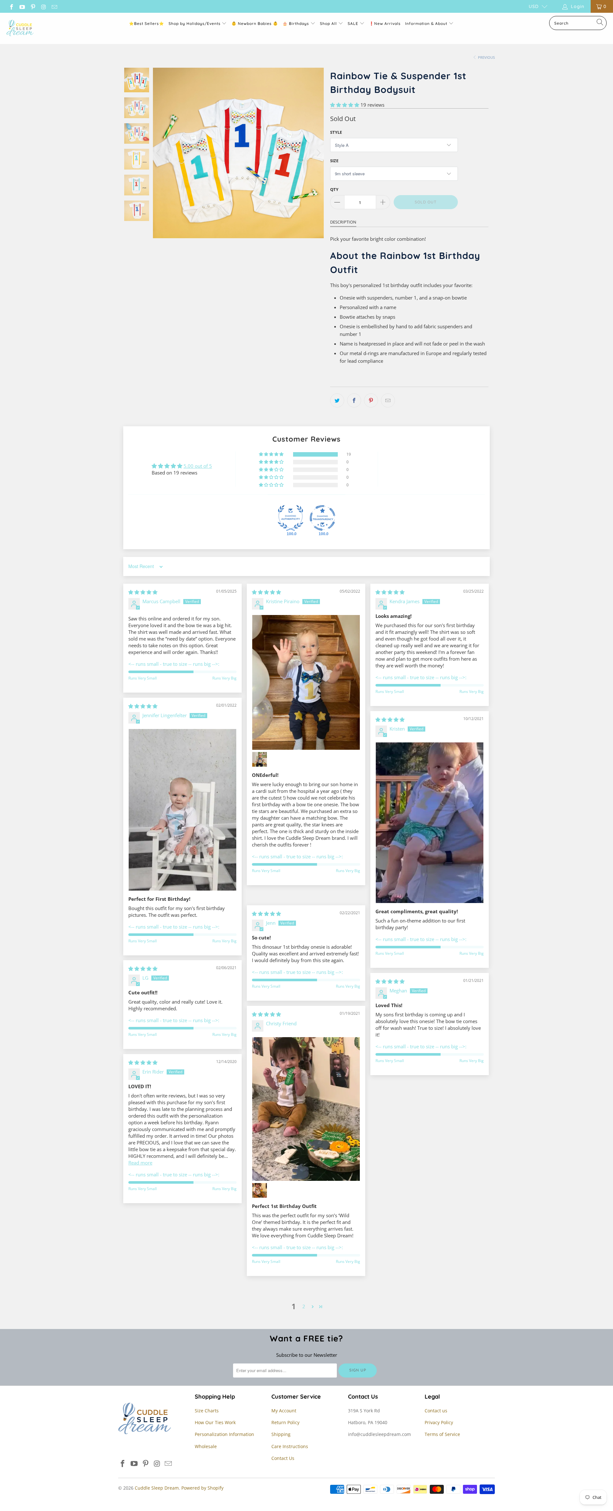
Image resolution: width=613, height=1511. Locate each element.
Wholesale (206, 1446)
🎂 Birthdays (296, 23)
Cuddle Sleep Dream (157, 1488)
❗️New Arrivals (385, 23)
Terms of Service (442, 1434)
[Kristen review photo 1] (429, 822)
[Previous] (159, 153)
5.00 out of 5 (198, 466)
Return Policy (285, 1422)
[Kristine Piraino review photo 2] (259, 759)
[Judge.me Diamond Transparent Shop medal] (322, 518)
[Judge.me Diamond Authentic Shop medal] (290, 518)
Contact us (436, 1411)
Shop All (328, 23)
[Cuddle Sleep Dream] (20, 28)
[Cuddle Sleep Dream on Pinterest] (32, 6)
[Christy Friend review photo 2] (259, 1190)
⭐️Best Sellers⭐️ (146, 23)
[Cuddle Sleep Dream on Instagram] (43, 6)
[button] (344, 105)
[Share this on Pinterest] (371, 400)
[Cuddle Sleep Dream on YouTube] (22, 6)
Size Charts (207, 1411)
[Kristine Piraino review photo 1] (306, 682)
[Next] (317, 153)
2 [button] (303, 1306)
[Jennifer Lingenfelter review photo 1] (182, 810)
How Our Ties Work (215, 1422)
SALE (353, 23)
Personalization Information (224, 1434)
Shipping (281, 1434)
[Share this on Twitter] (337, 400)
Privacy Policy (439, 1422)
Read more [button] (140, 1162)
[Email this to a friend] (388, 400)
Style (336, 132)
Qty (334, 189)
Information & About (426, 23)
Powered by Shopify (202, 1488)
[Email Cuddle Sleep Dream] (54, 6)
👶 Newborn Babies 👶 (254, 23)
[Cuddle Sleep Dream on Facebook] (11, 6)
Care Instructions (289, 1446)
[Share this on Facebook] (354, 400)
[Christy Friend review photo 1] (306, 1109)
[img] (142, 592)
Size (334, 160)
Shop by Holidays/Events (195, 23)
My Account (283, 1411)
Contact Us (282, 1458)
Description (343, 222)
